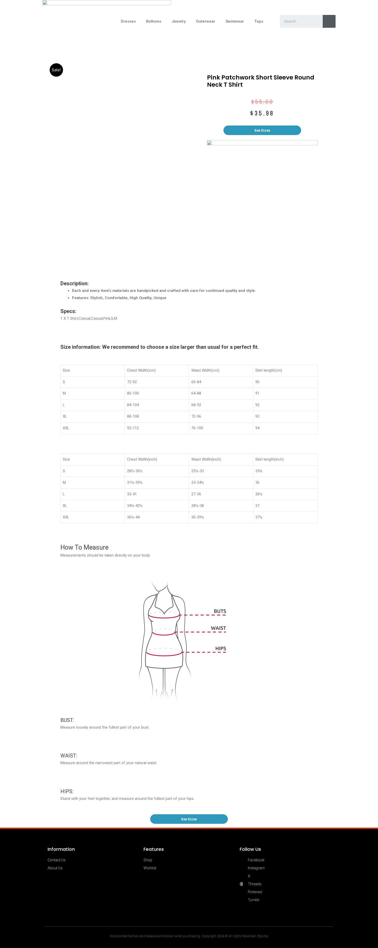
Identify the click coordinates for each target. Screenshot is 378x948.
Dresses (128, 21)
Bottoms (153, 21)
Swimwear (235, 21)
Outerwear (205, 21)
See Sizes (262, 130)
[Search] (329, 21)
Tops (258, 21)
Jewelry (179, 21)
